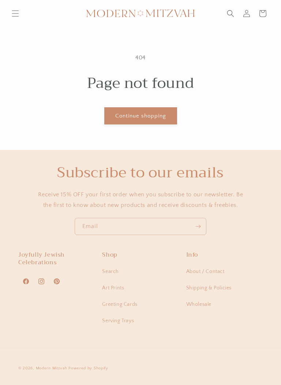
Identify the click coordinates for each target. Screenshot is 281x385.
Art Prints (113, 288)
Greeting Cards (119, 304)
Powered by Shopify (88, 368)
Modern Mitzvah (51, 368)
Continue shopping (140, 116)
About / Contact (205, 271)
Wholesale (198, 304)
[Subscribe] (198, 226)
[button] (15, 13)
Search (110, 271)
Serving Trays (118, 321)
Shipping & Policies (209, 288)
